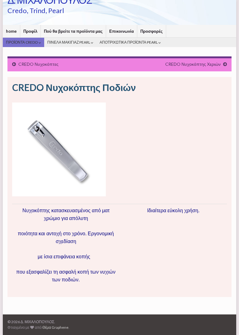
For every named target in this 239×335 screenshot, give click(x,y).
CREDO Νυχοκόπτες (38, 64)
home (11, 31)
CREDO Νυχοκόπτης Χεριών (193, 64)
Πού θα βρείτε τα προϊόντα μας (73, 31)
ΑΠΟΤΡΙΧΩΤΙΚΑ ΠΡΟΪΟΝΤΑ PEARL (129, 42)
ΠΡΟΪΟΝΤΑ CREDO (22, 42)
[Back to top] (225, 321)
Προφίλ (30, 31)
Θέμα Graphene (55, 327)
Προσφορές (151, 31)
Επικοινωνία (121, 31)
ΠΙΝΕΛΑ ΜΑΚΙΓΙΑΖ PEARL (69, 42)
